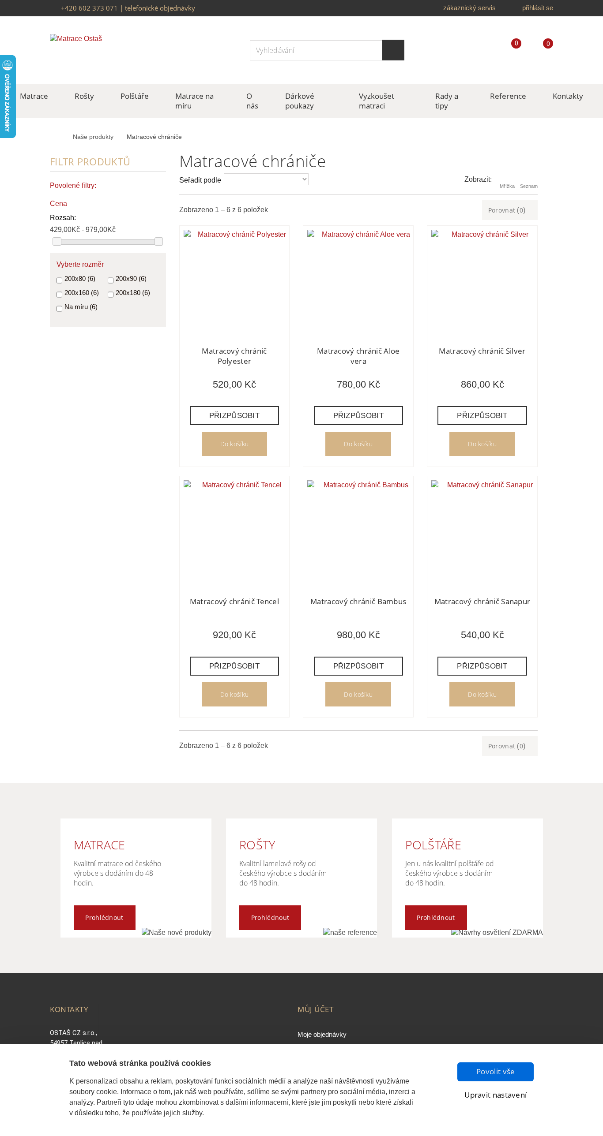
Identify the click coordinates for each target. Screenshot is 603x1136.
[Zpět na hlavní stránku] (59, 137)
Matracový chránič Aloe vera (358, 356)
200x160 (81, 292)
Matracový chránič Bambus (358, 601)
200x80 (79, 278)
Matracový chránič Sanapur (482, 601)
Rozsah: (63, 217)
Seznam (529, 186)
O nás (252, 101)
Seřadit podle (200, 180)
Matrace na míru (194, 101)
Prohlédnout (104, 917)
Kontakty (568, 96)
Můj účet (315, 1009)
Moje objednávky (322, 1034)
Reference (508, 96)
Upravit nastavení (495, 1095)
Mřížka (507, 186)
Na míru (81, 306)
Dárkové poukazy (299, 101)
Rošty (84, 96)
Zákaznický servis (469, 7)
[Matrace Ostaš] (103, 50)
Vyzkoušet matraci (376, 101)
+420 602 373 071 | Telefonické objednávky (128, 8)
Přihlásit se (537, 7)
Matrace (34, 96)
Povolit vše (495, 1071)
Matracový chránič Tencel (234, 601)
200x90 (131, 278)
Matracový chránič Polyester (234, 356)
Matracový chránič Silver (482, 351)
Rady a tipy (446, 101)
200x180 (133, 292)
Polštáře (135, 96)
